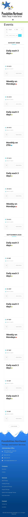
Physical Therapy (5, 489)
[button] (13, 19)
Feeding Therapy (5, 483)
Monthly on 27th (12, 143)
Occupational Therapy (7, 486)
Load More (14, 426)
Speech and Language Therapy (9, 492)
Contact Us (4, 504)
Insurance (4, 469)
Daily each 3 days (12, 51)
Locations (4, 507)
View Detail (19, 73)
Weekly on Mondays (11, 82)
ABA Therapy (5, 480)
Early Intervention (6, 495)
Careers (3, 472)
